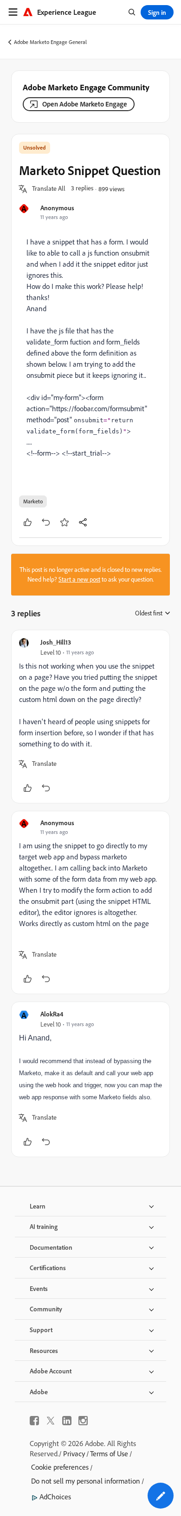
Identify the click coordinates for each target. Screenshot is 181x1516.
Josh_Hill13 (55, 642)
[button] (48, 189)
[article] (90, 717)
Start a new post (79, 579)
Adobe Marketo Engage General (50, 41)
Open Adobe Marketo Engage (84, 104)
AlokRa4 (51, 1014)
